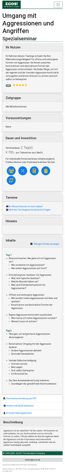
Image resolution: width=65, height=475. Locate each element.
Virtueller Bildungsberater (19, 413)
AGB (29, 465)
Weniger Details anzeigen (46, 244)
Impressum (6, 465)
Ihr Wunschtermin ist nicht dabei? (26, 206)
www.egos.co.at (32, 460)
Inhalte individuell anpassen (20, 405)
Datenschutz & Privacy (19, 465)
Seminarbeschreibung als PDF (21, 398)
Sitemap (34, 465)
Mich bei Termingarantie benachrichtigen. (30, 209)
